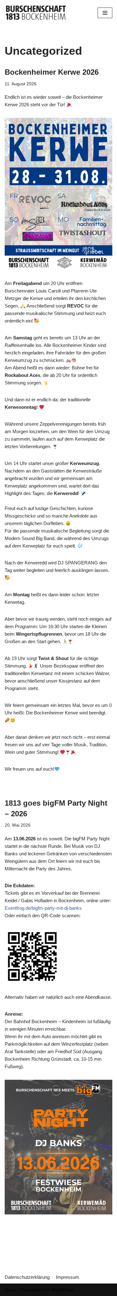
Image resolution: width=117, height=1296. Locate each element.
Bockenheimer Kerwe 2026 (52, 72)
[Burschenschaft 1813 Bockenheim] (36, 12)
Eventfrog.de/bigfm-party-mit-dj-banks (43, 908)
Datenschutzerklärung (27, 1277)
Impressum (67, 1277)
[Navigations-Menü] (105, 13)
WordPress (63, 1289)
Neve (10, 1289)
